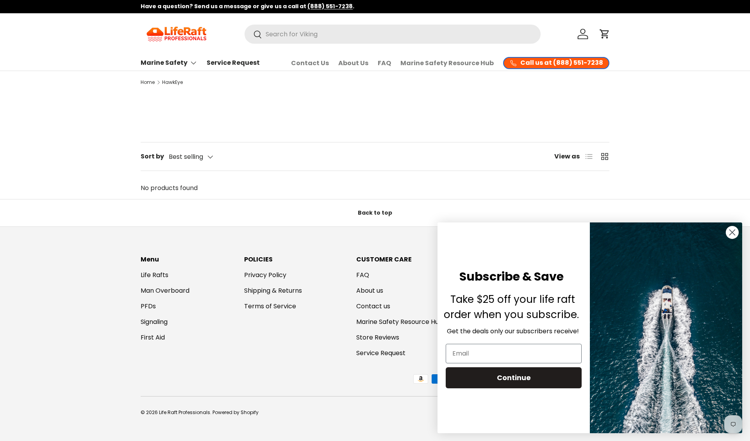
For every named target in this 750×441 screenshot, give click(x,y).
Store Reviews (377, 337)
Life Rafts (154, 274)
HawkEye (172, 82)
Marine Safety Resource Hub (447, 63)
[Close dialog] (732, 232)
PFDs (148, 306)
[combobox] (393, 34)
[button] (604, 34)
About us (369, 290)
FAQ (384, 63)
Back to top (375, 213)
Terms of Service (270, 306)
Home (148, 82)
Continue (514, 377)
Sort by (152, 156)
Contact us (373, 306)
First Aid (153, 337)
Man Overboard (165, 290)
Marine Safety (164, 62)
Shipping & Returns (273, 290)
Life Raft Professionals (184, 412)
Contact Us (310, 63)
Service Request (233, 62)
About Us (353, 63)
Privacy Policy (265, 274)
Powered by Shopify (235, 412)
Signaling (154, 321)
